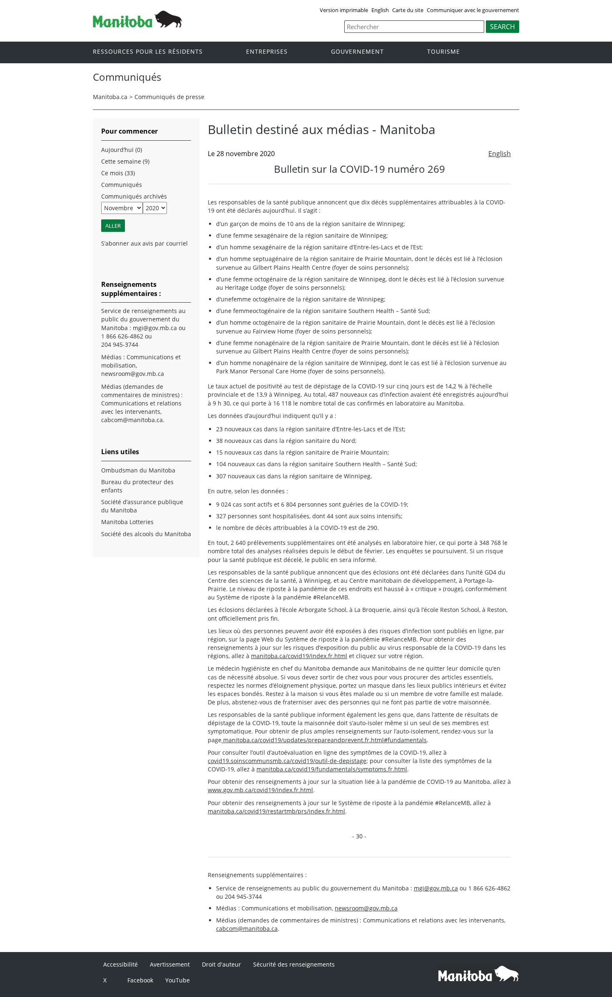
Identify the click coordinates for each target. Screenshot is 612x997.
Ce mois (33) (118, 173)
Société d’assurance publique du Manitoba (142, 506)
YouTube (177, 980)
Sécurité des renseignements (294, 964)
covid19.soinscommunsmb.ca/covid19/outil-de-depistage (287, 761)
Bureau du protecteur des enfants (137, 486)
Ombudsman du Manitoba (138, 470)
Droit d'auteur (221, 964)
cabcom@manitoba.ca (247, 928)
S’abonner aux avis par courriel (144, 243)
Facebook (140, 980)
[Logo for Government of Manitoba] (137, 25)
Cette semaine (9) (125, 161)
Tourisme (443, 52)
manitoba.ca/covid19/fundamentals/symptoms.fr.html (331, 769)
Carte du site (407, 10)
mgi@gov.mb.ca (436, 888)
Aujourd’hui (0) (121, 150)
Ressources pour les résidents (148, 52)
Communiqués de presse (169, 97)
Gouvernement (357, 52)
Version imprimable (344, 10)
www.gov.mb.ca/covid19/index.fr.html (260, 790)
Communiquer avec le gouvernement (473, 10)
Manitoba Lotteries (127, 522)
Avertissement (170, 964)
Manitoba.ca (110, 97)
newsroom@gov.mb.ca (366, 908)
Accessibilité (120, 964)
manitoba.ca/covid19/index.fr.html (299, 656)
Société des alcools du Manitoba (146, 534)
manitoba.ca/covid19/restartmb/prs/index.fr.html (276, 811)
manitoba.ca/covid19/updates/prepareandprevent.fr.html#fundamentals (324, 740)
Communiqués (121, 185)
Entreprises (267, 52)
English (380, 10)
